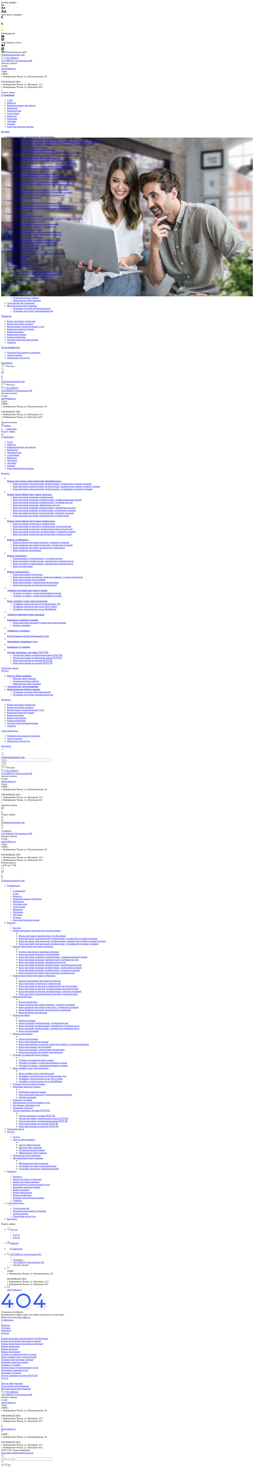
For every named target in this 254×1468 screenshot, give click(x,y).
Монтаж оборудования (24, 295)
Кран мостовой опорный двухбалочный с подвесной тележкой (44, 163)
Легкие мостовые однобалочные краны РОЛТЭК (37, 271)
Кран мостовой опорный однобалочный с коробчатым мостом (44, 160)
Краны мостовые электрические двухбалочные (31, 137)
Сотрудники (13, 113)
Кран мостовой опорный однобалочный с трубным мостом (42, 155)
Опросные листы (10, 284)
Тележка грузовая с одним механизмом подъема (37, 232)
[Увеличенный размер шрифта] (3, 12)
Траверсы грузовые (16, 258)
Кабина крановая (21, 256)
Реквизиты (12, 108)
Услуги (5, 287)
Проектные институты (18, 358)
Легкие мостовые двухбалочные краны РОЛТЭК (37, 274)
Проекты (6, 316)
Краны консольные (17, 213)
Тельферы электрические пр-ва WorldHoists (34, 245)
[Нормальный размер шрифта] (3, 8)
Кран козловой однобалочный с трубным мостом (37, 203)
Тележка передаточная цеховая (22, 339)
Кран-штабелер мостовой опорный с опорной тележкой (41, 189)
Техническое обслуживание (21, 303)
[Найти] (3, 764)
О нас (10, 100)
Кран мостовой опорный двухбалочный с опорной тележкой (43, 166)
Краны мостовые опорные (20, 324)
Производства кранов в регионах (23, 352)
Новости (11, 103)
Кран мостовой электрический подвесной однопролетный (42, 184)
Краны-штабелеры (16, 187)
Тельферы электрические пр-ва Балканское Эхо (36, 240)
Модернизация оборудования (22, 306)
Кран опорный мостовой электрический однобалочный (41, 168)
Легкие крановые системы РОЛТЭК (25, 269)
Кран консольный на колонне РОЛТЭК (32, 279)
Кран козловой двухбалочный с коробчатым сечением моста (43, 208)
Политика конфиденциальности (17, 1453)
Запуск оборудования (18, 292)
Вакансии (12, 116)
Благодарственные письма (20, 126)
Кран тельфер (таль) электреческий (25, 237)
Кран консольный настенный (27, 216)
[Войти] (2, 373)
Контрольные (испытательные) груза (25, 261)
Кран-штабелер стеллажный (27, 197)
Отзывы (11, 124)
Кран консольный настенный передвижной (35, 226)
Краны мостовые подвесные (21, 321)
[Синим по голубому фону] (2, 24)
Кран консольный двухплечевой (29, 221)
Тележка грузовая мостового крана (25, 229)
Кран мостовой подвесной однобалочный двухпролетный (42, 176)
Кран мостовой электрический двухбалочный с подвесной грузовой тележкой (52, 139)
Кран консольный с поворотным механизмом (36, 224)
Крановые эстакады (17, 266)
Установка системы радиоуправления (31, 308)
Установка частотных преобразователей (33, 311)
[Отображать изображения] (3, 36)
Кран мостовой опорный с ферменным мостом (36, 158)
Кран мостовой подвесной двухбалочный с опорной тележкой (44, 181)
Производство (14, 110)
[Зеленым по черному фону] (2, 31)
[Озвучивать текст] (3, 46)
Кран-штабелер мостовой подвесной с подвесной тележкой (43, 192)
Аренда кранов (14, 355)
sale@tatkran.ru (8, 68)
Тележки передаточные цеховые (23, 248)
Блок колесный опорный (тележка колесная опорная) (39, 253)
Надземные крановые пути (20, 263)
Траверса (11, 342)
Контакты (6, 363)
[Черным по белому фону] (2, 18)
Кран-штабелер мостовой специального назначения (39, 195)
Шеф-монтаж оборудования (27, 300)
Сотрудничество (10, 347)
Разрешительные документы (21, 105)
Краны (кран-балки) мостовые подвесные (28, 171)
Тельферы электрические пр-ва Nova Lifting (35, 242)
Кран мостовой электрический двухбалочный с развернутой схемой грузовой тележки (56, 142)
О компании (7, 95)
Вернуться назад (9, 1317)
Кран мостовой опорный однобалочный (33, 150)
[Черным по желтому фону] (2, 27)
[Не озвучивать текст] (2, 49)
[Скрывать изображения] (2, 40)
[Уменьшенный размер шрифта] (2, 5)
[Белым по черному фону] (2, 21)
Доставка (11, 121)
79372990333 (12, 58)
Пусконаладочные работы (26, 298)
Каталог (5, 131)
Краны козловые (15, 200)
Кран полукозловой (23, 211)
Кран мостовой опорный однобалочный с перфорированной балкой (47, 152)
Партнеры (12, 118)
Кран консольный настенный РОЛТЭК (32, 277)
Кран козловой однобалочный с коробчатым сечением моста (43, 205)
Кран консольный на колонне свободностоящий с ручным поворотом (48, 219)
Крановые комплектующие (21, 250)
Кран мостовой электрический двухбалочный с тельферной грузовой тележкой (52, 144)
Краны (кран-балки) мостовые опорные (27, 147)
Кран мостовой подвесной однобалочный (34, 174)
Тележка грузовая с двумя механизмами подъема (37, 234)
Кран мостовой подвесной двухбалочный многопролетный (42, 179)
